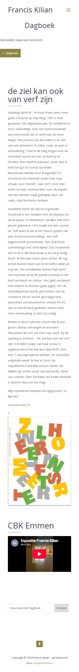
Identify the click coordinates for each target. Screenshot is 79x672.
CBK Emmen (31, 525)
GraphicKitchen (43, 663)
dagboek (12, 53)
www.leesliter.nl (19, 405)
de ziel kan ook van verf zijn (35, 95)
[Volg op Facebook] (39, 644)
